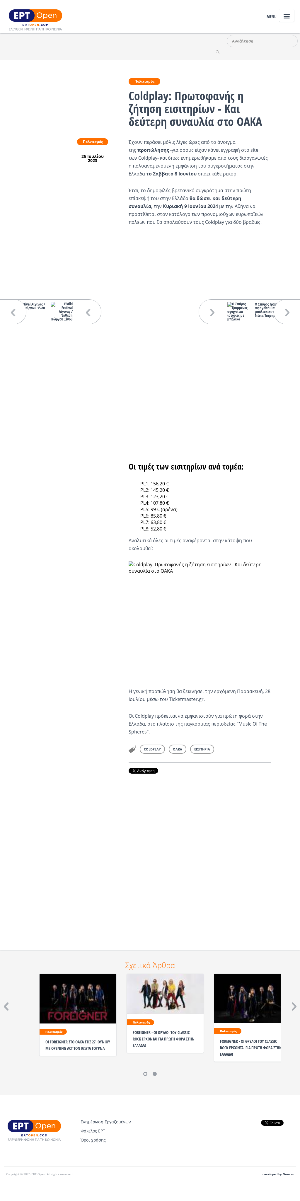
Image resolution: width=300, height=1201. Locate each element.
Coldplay (147, 158)
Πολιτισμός (144, 81)
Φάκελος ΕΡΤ (93, 1131)
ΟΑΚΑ (177, 749)
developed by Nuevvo (278, 1174)
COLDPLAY (152, 749)
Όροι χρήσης (93, 1140)
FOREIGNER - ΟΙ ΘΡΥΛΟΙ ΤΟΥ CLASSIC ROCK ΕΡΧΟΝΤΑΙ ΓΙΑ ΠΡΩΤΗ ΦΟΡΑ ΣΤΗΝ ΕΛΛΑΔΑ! (164, 1039)
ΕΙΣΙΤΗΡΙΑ (202, 749)
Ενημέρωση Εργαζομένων (106, 1122)
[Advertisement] (200, 854)
